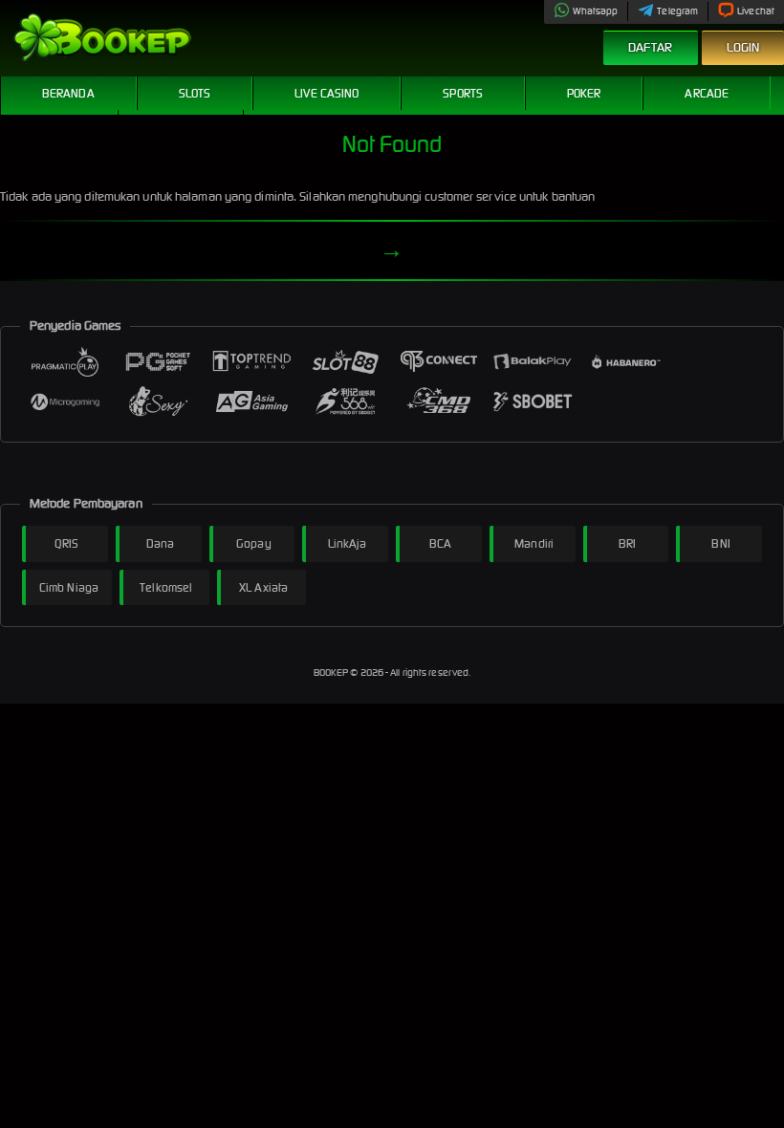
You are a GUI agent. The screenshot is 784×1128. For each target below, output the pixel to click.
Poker (584, 93)
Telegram (677, 11)
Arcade (707, 93)
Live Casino (326, 93)
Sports (463, 93)
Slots (195, 93)
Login (743, 47)
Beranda (68, 93)
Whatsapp (596, 11)
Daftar (650, 47)
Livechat (755, 11)
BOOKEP (332, 672)
